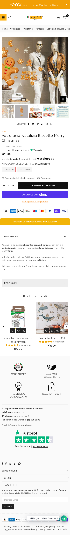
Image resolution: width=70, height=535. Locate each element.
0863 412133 (18, 412)
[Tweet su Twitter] (33, 123)
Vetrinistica (15, 29)
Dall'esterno (24, 169)
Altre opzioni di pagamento (35, 201)
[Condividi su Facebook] (29, 123)
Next (65, 70)
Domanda (45, 178)
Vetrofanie (28, 29)
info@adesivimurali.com (20, 425)
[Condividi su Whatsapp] (47, 123)
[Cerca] (10, 17)
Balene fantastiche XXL (52, 338)
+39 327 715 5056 (21, 416)
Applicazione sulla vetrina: (26, 164)
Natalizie (40, 29)
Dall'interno (9, 169)
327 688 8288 (33, 420)
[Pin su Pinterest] (38, 123)
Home (5, 29)
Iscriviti (8, 507)
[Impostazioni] (58, 17)
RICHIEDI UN (35, 222)
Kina (4, 131)
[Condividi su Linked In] (42, 123)
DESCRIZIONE (11, 236)
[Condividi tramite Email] (51, 123)
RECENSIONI (10, 283)
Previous (4, 70)
